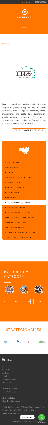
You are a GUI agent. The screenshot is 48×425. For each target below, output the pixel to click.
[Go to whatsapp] (41, 417)
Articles (5, 376)
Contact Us (6, 382)
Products (5, 373)
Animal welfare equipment (18, 202)
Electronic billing (8, 398)
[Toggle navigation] (24, 26)
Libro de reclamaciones (11, 401)
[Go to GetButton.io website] (41, 422)
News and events (9, 379)
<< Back (6, 44)
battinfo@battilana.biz (10, 413)
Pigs (17, 302)
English (26, 2)
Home (4, 366)
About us (6, 369)
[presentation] (6, 294)
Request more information (28, 130)
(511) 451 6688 (40, 2)
